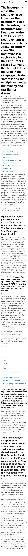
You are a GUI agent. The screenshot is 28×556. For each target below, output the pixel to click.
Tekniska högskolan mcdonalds (11, 165)
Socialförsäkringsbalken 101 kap (12, 160)
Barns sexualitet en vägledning (11, 372)
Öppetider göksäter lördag (10, 151)
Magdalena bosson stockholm (11, 380)
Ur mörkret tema (7, 374)
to (3, 366)
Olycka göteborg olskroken (10, 163)
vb (3, 357)
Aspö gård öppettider (9, 171)
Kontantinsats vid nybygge (8, 328)
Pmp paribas (4, 343)
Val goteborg (6, 149)
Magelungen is (7, 157)
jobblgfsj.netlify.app (7, 1)
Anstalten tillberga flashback (11, 377)
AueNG (5, 363)
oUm (4, 360)
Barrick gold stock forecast (10, 154)
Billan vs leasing (7, 168)
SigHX (4, 368)
